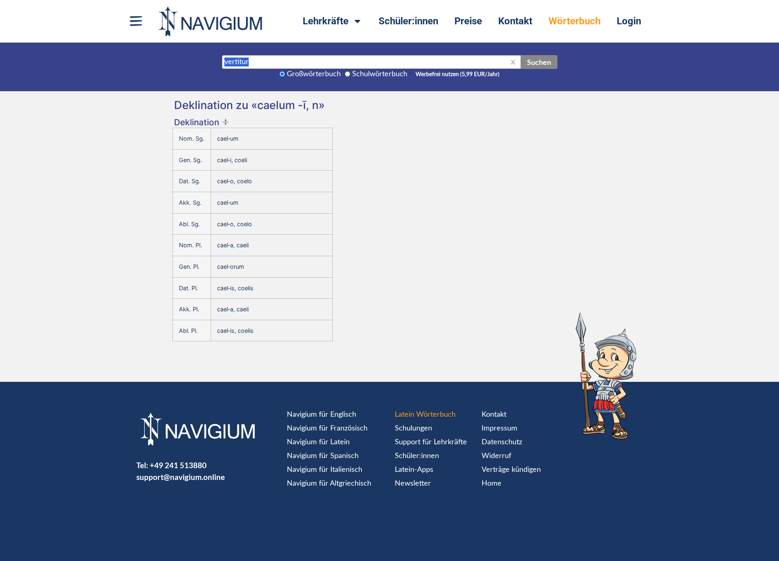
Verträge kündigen (511, 469)
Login (629, 21)
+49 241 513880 (178, 465)
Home (491, 483)
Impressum (499, 428)
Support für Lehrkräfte (431, 442)
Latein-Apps (414, 469)
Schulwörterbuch (379, 74)
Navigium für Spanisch (323, 456)
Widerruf (496, 456)
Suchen (539, 62)
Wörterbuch (574, 21)
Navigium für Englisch (321, 414)
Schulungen (413, 428)
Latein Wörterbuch (425, 414)
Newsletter (413, 483)
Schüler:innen (408, 21)
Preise (468, 21)
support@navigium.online (180, 477)
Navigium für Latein (318, 442)
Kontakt (515, 21)
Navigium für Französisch (327, 428)
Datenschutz (502, 442)
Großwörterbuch (314, 74)
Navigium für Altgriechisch (329, 483)
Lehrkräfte (326, 21)
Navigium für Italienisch (324, 469)
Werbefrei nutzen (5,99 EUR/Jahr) (457, 74)
